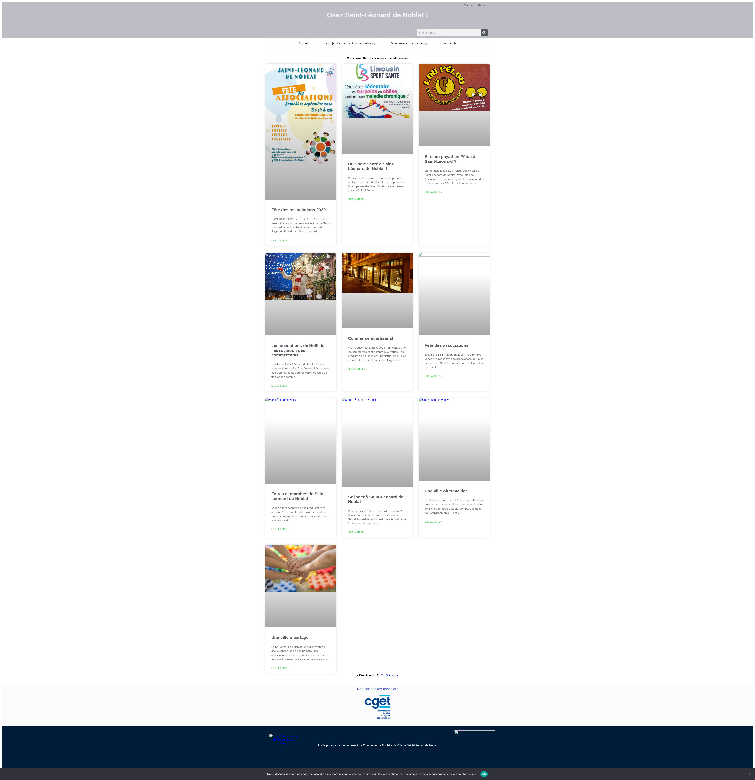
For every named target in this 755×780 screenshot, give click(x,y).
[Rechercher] (484, 32)
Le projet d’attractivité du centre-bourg (349, 43)
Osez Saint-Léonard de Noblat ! (377, 15)
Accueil (303, 43)
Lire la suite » (280, 240)
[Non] (750, 774)
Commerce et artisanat (370, 338)
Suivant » (392, 675)
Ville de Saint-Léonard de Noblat (417, 745)
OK (484, 773)
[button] (271, 707)
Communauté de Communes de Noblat (365, 745)
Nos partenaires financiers (377, 689)
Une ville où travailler (446, 491)
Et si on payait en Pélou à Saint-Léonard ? (450, 159)
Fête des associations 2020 (298, 209)
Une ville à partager (290, 637)
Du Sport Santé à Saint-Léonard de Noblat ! (371, 166)
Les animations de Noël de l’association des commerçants (297, 350)
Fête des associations (447, 345)
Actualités (450, 43)
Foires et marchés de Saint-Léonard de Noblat (298, 496)
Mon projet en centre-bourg (409, 43)
